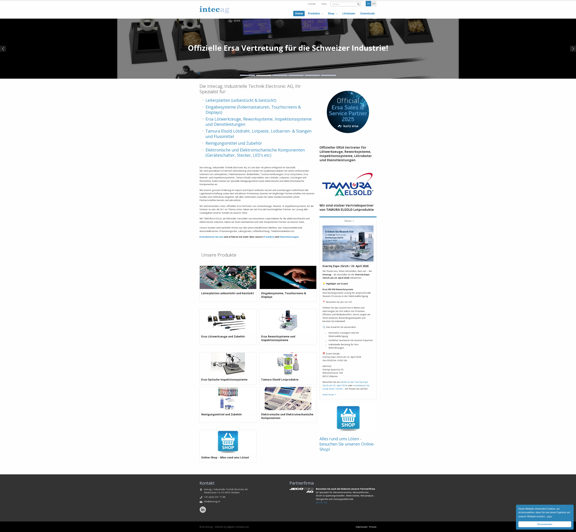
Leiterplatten (218, 100)
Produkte (314, 13)
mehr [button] (549, 516)
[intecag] (215, 9)
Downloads (367, 13)
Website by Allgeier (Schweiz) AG (232, 526)
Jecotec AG (321, 502)
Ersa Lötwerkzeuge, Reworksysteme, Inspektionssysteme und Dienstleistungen (259, 121)
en (373, 3)
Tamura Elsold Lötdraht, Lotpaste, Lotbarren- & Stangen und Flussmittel (259, 133)
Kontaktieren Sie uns (211, 236)
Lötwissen (348, 13)
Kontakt (312, 3)
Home (299, 13)
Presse (372, 526)
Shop (331, 13)
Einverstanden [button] (544, 524)
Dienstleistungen (289, 236)
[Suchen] (358, 4)
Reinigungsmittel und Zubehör (234, 143)
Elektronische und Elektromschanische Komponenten (255, 150)
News (324, 3)
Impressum (362, 526)
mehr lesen (328, 394)
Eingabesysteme (221, 107)
